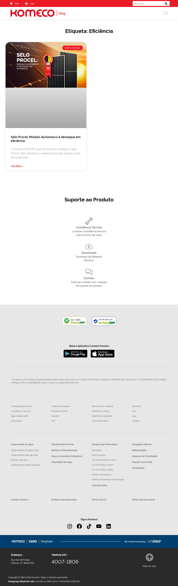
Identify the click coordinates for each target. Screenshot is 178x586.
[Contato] (89, 272)
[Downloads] (89, 246)
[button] (166, 13)
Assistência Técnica (89, 227)
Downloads (89, 252)
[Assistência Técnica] (89, 221)
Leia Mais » (17, 166)
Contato (89, 278)
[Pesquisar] (166, 3)
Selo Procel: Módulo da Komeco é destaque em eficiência (46, 139)
